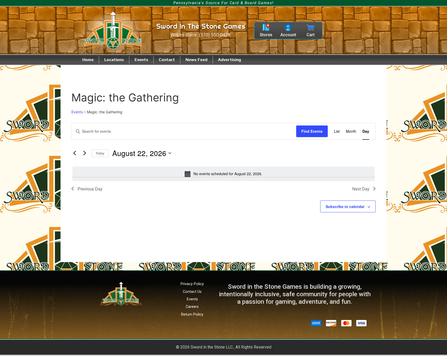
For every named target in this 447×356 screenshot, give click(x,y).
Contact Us (192, 292)
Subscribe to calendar (345, 206)
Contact (167, 59)
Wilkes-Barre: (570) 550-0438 (200, 35)
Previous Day (90, 189)
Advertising (229, 59)
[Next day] (84, 153)
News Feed (196, 59)
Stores (266, 34)
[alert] (223, 174)
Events (141, 59)
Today (100, 153)
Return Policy (192, 314)
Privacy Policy (192, 284)
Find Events (312, 131)
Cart (311, 34)
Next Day (360, 189)
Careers (192, 307)
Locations (114, 59)
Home (88, 59)
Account (288, 34)
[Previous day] (74, 153)
